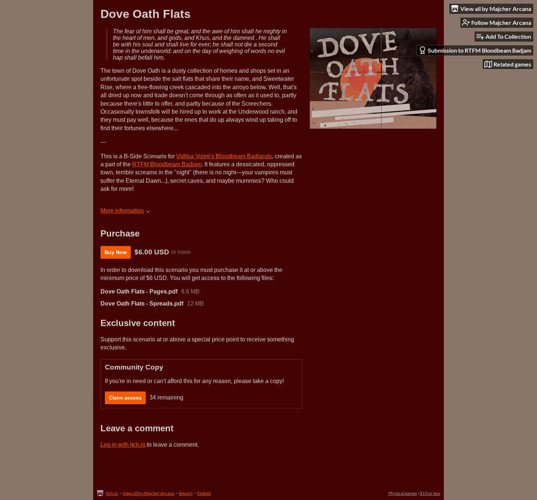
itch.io (112, 493)
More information (122, 211)
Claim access (125, 398)
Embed (204, 493)
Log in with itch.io (122, 445)
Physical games (402, 493)
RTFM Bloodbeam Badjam (167, 164)
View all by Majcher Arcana (148, 493)
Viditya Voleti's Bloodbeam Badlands (224, 156)
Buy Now (115, 252)
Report (186, 493)
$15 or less (430, 493)
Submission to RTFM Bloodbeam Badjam (479, 50)
